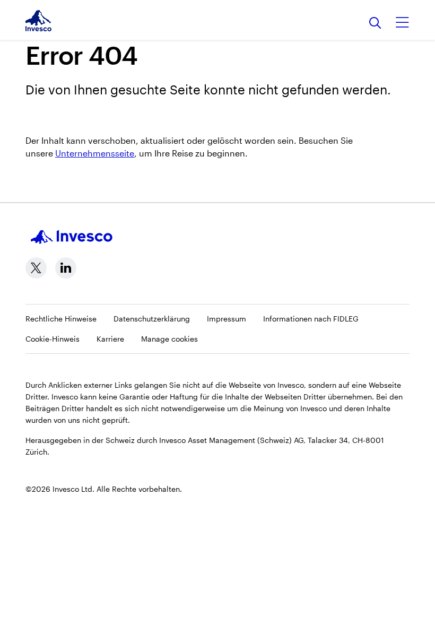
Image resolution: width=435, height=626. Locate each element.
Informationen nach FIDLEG (311, 318)
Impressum (226, 318)
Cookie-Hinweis (52, 338)
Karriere (110, 338)
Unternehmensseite (94, 153)
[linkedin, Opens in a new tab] (65, 268)
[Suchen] (375, 23)
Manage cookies (169, 338)
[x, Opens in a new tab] (36, 268)
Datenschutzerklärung (152, 318)
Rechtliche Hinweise (61, 318)
